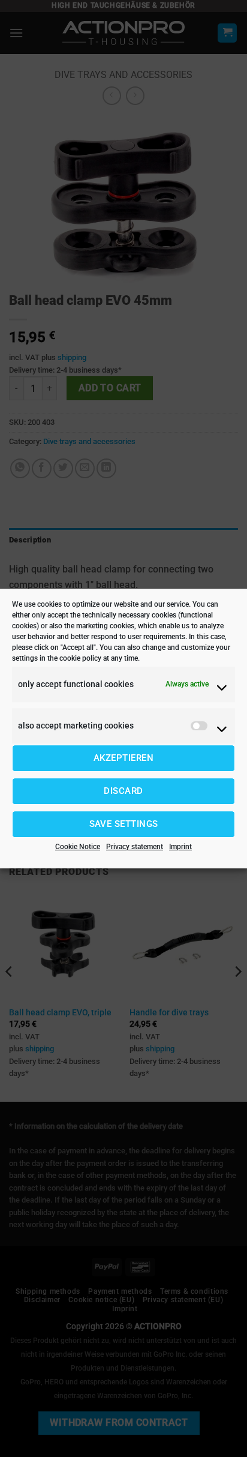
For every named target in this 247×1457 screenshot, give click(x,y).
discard (123, 791)
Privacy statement (134, 847)
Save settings (123, 824)
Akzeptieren (123, 758)
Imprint (180, 847)
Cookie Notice (77, 847)
